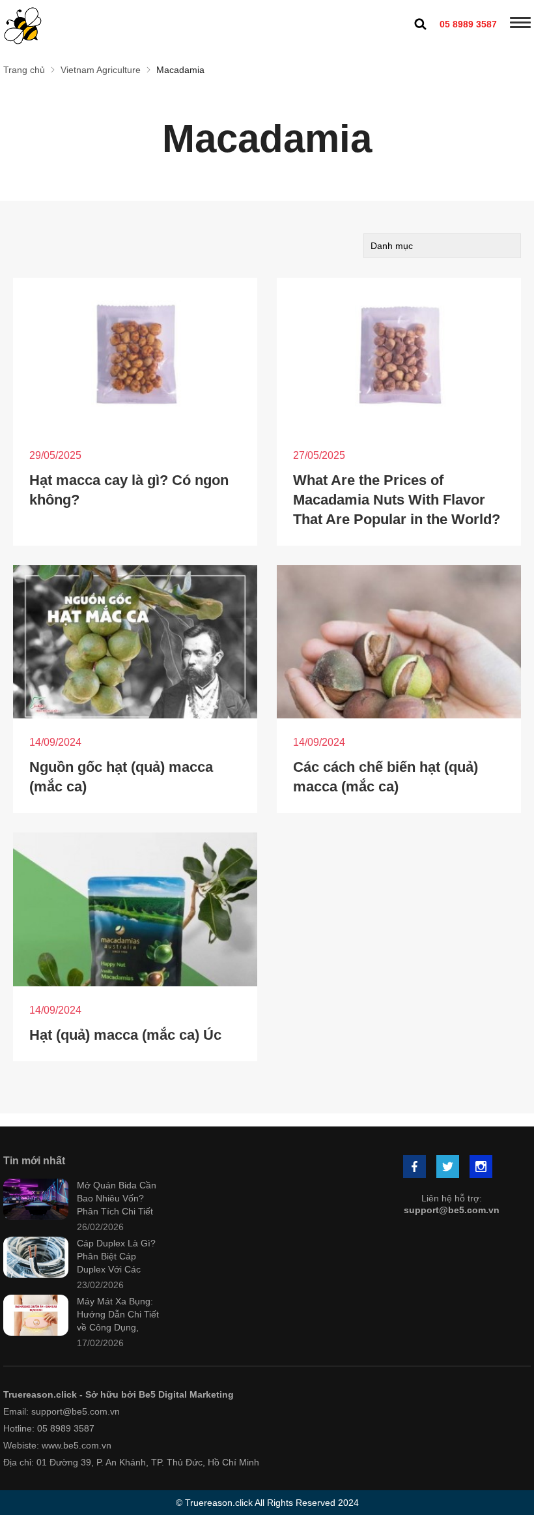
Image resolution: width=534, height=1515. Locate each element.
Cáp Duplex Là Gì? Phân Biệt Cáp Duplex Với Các (116, 1256)
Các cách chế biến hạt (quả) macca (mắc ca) (385, 777)
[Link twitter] (448, 1168)
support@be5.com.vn (451, 1210)
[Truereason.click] (22, 26)
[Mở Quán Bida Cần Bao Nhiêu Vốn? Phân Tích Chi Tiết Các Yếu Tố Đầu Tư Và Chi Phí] (35, 1200)
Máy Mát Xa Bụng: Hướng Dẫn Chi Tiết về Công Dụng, (118, 1314)
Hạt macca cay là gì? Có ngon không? (129, 490)
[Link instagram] (481, 1168)
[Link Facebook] (415, 1168)
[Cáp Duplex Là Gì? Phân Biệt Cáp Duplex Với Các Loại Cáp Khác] (35, 1258)
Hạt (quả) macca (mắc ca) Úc (125, 1035)
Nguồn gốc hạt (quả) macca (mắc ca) (121, 777)
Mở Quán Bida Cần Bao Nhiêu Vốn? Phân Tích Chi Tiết (116, 1198)
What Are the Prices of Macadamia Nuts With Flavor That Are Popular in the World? (396, 499)
